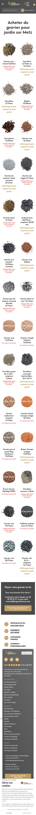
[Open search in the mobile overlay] (13, 10)
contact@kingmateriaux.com (14, 760)
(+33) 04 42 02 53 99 (12, 769)
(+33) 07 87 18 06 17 (12, 767)
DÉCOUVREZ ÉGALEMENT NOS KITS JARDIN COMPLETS (18, 608)
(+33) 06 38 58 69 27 (12, 758)
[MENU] (3, 4)
